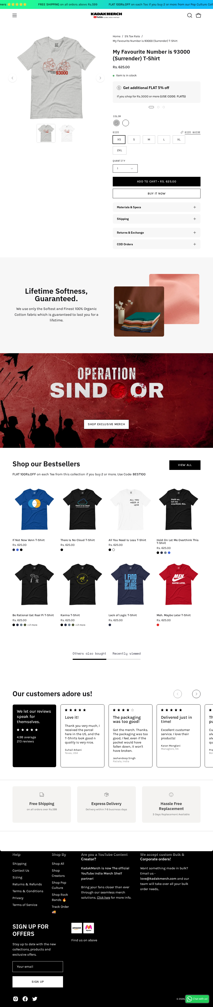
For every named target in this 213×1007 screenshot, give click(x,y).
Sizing (17, 877)
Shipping (123, 219)
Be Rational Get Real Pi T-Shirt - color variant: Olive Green (25, 625)
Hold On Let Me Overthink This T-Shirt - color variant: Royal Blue (169, 552)
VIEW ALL (185, 465)
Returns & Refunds (27, 884)
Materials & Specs (129, 207)
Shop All (58, 864)
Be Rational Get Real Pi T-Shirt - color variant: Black (13, 625)
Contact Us (20, 870)
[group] (106, 735)
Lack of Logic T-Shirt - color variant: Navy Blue (110, 625)
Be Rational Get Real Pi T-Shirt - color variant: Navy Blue (17, 625)
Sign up (38, 981)
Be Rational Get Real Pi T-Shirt (33, 615)
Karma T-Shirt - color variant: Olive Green (73, 625)
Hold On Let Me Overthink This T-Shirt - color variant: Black (158, 552)
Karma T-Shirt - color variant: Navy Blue (65, 625)
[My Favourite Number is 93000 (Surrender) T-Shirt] (46, 133)
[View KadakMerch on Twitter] (35, 999)
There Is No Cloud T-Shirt (78, 540)
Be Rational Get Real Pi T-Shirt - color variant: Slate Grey (21, 625)
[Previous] (12, 78)
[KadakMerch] (106, 15)
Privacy (17, 898)
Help (16, 854)
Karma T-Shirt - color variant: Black (62, 625)
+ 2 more (32, 625)
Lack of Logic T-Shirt (123, 615)
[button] (189, 15)
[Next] (100, 78)
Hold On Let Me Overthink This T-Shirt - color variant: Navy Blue (161, 552)
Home (116, 36)
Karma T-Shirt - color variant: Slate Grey (69, 625)
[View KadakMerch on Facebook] (25, 999)
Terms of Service (24, 905)
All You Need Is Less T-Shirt (127, 540)
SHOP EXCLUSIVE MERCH (106, 424)
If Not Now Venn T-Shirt (28, 540)
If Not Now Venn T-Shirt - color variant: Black (21, 550)
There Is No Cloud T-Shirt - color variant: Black (62, 550)
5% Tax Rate (132, 36)
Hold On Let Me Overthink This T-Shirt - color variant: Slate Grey (165, 552)
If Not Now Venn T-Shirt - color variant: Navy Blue (13, 550)
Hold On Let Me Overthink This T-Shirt (178, 542)
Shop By (59, 854)
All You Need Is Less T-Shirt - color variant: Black (110, 550)
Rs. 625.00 (19, 545)
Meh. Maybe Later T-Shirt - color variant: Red (158, 625)
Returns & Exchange (130, 232)
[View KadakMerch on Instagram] (15, 999)
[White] (125, 123)
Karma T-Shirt (70, 615)
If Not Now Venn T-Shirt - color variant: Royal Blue (17, 550)
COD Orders (125, 244)
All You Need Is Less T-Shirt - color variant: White (113, 550)
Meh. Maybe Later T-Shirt (174, 615)
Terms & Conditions (27, 891)
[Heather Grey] (116, 123)
